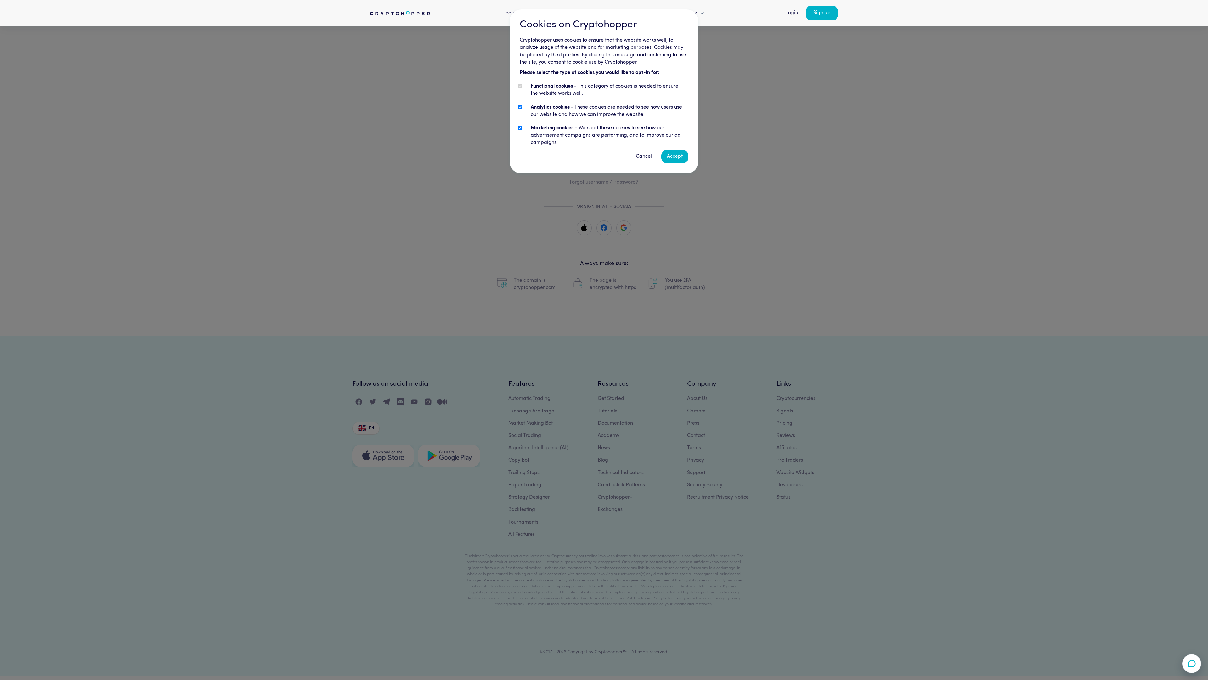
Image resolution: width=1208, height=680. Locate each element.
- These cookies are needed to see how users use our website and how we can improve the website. (606, 111)
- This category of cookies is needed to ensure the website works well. (604, 90)
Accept (675, 156)
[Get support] (1191, 663)
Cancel (644, 156)
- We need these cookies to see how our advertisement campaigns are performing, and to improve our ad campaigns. (606, 135)
